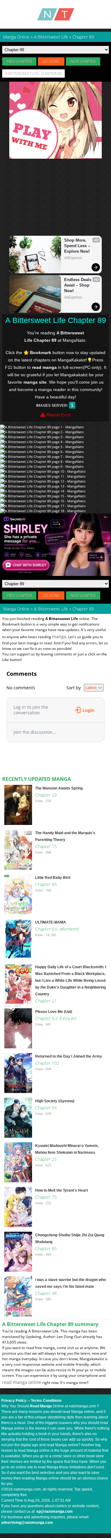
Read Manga (41, 1406)
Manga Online (16, 609)
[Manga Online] (55, 14)
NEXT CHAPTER (83, 61)
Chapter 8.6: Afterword (57, 929)
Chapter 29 (46, 795)
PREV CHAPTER (19, 61)
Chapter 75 (46, 1197)
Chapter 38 (46, 1293)
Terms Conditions (46, 1400)
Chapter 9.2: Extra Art (55, 1018)
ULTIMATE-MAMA (50, 922)
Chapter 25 (46, 1159)
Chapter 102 (47, 1063)
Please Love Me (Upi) (53, 1012)
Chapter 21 (46, 1001)
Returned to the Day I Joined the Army (68, 1056)
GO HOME (51, 61)
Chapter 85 (46, 884)
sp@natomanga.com (54, 1511)
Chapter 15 (46, 846)
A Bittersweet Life (51, 609)
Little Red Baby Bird (52, 877)
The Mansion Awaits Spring (59, 788)
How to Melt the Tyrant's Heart (61, 1190)
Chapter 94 (46, 1108)
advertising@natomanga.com (27, 1522)
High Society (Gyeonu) (54, 1101)
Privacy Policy (14, 1400)
